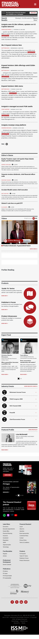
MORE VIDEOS (33, 248)
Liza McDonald (21, 434)
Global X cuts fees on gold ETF (12, 203)
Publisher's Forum (8, 302)
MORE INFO (4, 295)
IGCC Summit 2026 (15, 406)
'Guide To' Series (8, 288)
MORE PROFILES (33, 429)
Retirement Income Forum (18, 392)
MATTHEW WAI (4, 193)
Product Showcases (9, 316)
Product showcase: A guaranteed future (17, 245)
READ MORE (4, 374)
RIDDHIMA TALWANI (6, 180)
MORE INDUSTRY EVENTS (30, 386)
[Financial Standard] (11, 4)
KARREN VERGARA (6, 164)
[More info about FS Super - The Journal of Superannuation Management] (31, 487)
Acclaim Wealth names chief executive (14, 190)
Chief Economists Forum (17, 419)
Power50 (12, 412)
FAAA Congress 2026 (16, 399)
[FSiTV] (34, 218)
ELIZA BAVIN (4, 207)
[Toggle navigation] (35, 4)
